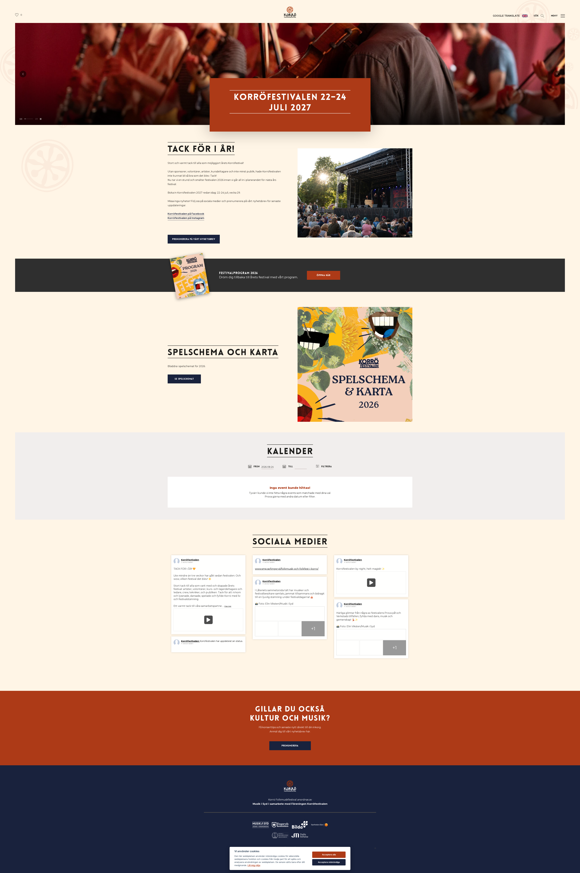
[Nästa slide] (557, 74)
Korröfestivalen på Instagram (186, 218)
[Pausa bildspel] (40, 119)
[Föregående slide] (23, 74)
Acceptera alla (329, 854)
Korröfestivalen (190, 559)
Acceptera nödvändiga (329, 862)
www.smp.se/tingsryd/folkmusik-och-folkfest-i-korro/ (286, 568)
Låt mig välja (254, 865)
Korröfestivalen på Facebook (186, 213)
